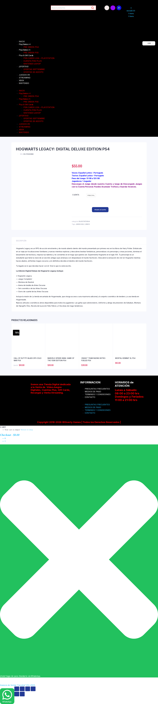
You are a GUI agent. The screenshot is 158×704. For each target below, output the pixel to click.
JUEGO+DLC (80, 224)
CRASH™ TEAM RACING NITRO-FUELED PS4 (93, 359)
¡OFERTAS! (23, 66)
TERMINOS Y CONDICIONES (97, 394)
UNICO (87, 224)
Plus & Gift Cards (26, 55)
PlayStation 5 (24, 50)
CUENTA (75, 195)
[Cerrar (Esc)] (33, 689)
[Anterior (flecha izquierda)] (16, 694)
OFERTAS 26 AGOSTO (33, 72)
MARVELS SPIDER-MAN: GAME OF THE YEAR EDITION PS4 (61, 359)
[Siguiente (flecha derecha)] (22, 694)
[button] (71, 87)
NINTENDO (24, 83)
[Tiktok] (106, 7)
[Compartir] (27, 689)
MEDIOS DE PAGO (93, 391)
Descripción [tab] (21, 241)
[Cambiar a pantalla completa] (22, 689)
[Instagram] (112, 7)
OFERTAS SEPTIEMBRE (34, 69)
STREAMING (24, 77)
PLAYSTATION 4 (84, 221)
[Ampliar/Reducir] (16, 689)
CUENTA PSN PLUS (32, 61)
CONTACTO (90, 397)
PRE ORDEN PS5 (31, 52)
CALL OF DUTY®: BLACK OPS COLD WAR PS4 (27, 359)
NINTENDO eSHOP (32, 64)
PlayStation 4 (25, 44)
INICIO (22, 41)
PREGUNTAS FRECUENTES (97, 389)
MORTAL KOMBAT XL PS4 (125, 358)
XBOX (21, 80)
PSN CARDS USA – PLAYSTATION (38, 58)
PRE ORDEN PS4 (31, 47)
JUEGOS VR (24, 75)
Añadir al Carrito (100, 210)
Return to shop (27, 430)
